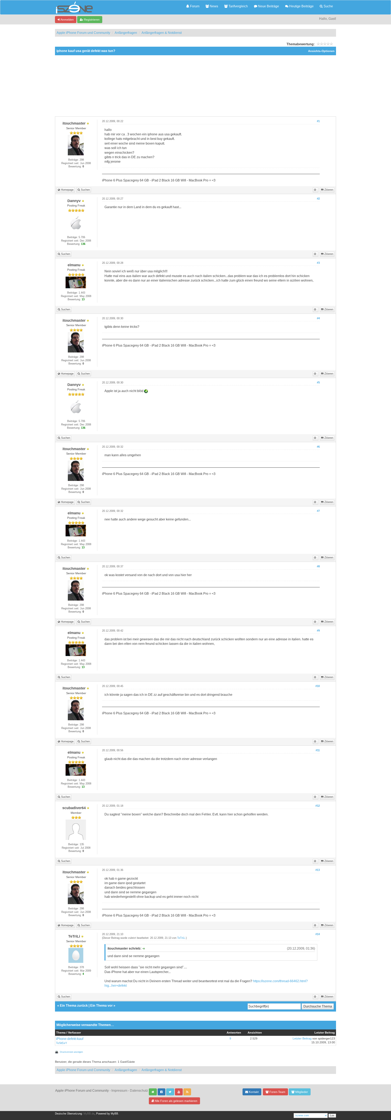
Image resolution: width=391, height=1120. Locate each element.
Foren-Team (277, 1091)
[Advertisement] (195, 85)
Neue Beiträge (268, 6)
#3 (318, 263)
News (213, 6)
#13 (317, 870)
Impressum (119, 1090)
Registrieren (91, 19)
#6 (318, 446)
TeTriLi (181, 938)
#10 (317, 686)
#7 (318, 511)
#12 (317, 805)
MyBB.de (88, 1113)
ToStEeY (61, 1043)
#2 (318, 198)
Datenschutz (139, 1090)
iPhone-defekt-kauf (69, 1038)
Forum (194, 6)
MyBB (114, 1113)
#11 (318, 750)
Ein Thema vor (101, 1005)
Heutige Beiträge (301, 6)
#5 (318, 382)
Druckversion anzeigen (71, 1052)
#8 (318, 566)
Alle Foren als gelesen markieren (175, 1100)
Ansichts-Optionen (321, 51)
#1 (318, 121)
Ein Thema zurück (74, 1005)
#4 (318, 318)
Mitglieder (301, 1091)
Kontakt (253, 1091)
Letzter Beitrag (302, 1038)
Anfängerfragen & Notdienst (162, 32)
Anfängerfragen (126, 32)
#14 (317, 934)
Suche (328, 6)
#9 (318, 630)
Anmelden (67, 19)
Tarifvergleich (238, 6)
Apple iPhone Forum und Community (83, 32)
